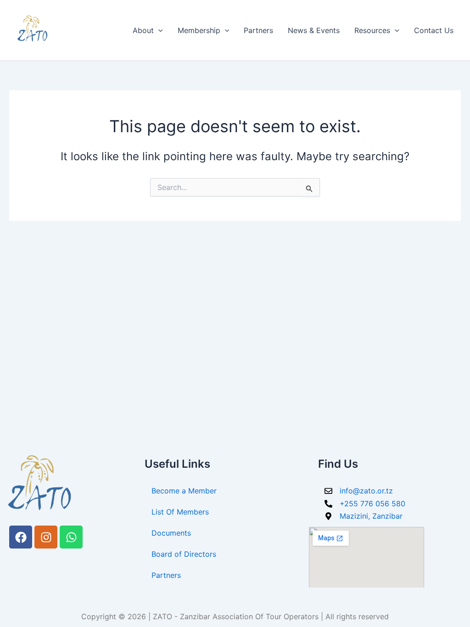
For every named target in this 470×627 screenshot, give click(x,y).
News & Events (314, 30)
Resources (372, 30)
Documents (171, 532)
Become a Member (184, 490)
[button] (158, 30)
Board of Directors (183, 554)
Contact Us (433, 30)
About (143, 30)
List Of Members (180, 511)
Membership (199, 30)
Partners (258, 30)
